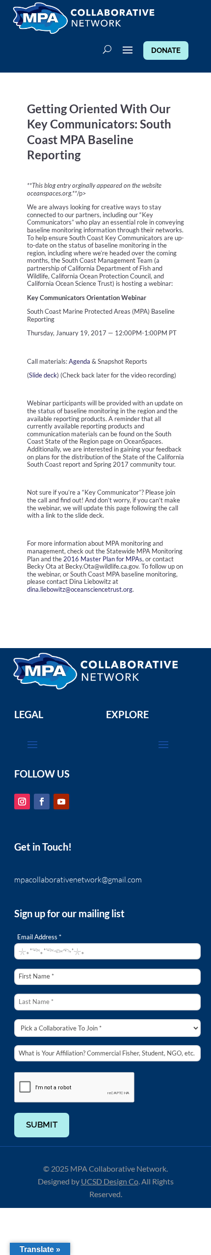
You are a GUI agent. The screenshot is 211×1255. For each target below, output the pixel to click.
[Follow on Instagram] (22, 801)
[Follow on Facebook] (42, 801)
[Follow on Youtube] (61, 801)
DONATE (166, 50)
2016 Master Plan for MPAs (102, 559)
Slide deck (43, 375)
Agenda (78, 361)
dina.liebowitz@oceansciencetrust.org (79, 589)
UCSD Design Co (109, 1181)
